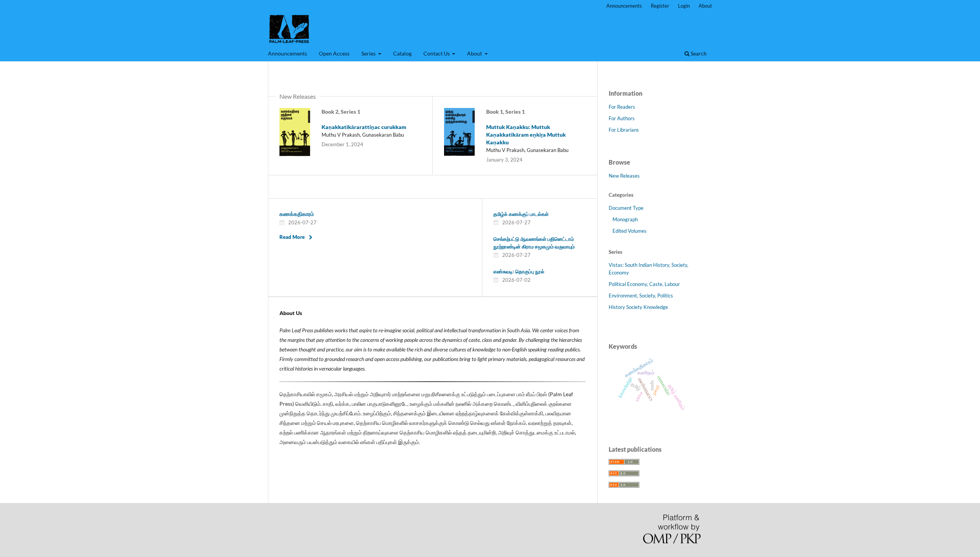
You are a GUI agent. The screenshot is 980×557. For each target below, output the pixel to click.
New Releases (624, 176)
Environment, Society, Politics (641, 295)
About (475, 53)
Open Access (334, 53)
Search (698, 53)
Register (660, 6)
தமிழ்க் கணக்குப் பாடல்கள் (521, 214)
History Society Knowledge (638, 307)
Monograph (625, 219)
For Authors (622, 118)
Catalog (402, 53)
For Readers (622, 107)
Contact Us (437, 53)
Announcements (287, 53)
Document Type (626, 208)
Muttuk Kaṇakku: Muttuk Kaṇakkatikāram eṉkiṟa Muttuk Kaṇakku (526, 134)
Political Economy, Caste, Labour (644, 284)
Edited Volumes (629, 231)
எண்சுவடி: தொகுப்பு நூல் (518, 271)
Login (684, 6)
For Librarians (624, 130)
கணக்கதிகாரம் (296, 214)
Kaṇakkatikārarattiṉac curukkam (364, 127)
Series (369, 53)
